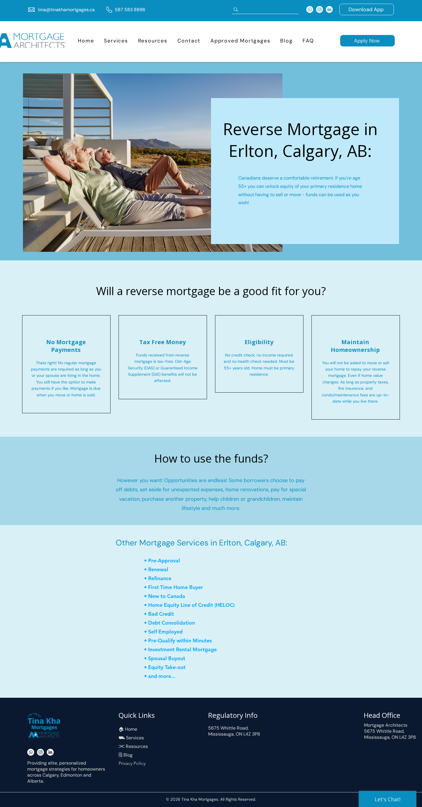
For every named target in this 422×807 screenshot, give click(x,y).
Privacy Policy (132, 763)
